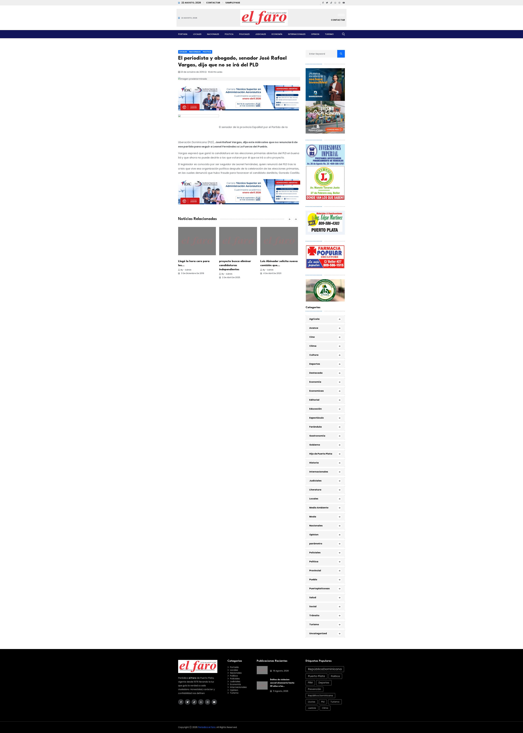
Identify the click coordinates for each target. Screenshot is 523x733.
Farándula (315, 426)
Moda (312, 516)
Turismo (329, 34)
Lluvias (311, 701)
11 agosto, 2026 (280, 691)
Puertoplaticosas (319, 588)
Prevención (314, 689)
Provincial (315, 570)
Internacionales (296, 34)
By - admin (186, 269)
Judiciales (260, 34)
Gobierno (314, 444)
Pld (322, 701)
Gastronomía (317, 435)
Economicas (316, 390)
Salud (312, 597)
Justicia (312, 708)
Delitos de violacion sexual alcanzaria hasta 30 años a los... (282, 683)
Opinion (315, 34)
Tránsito (314, 615)
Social (313, 606)
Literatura (315, 489)
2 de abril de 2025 (231, 277)
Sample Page (232, 2)
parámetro (315, 543)
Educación (315, 408)
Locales (197, 34)
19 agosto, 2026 (281, 670)
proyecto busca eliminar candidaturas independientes (235, 265)
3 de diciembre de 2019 (192, 273)
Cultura (313, 354)
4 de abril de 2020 (272, 273)
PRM (310, 682)
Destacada (316, 372)
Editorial (314, 399)
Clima (312, 346)
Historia (314, 462)
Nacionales (213, 34)
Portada (182, 34)
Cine (312, 337)
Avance (313, 328)
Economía (277, 34)
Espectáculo (316, 417)
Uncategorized (318, 633)
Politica (229, 34)
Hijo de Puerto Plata (320, 453)
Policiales (244, 34)
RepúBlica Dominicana (320, 695)
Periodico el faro (206, 727)
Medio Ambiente (318, 507)
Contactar (213, 2)
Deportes (314, 363)
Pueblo (313, 579)
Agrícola (314, 319)
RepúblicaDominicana (325, 669)
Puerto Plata (316, 676)
